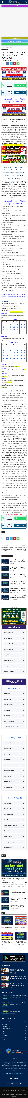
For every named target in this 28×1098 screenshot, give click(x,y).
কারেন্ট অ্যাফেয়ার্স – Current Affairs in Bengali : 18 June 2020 (7, 549)
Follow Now (20, 85)
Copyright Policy (21, 1089)
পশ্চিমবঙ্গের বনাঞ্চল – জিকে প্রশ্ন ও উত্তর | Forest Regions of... (7, 927)
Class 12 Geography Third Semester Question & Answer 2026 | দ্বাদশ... (17, 971)
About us (8, 1089)
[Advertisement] (14, 22)
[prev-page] (2, 603)
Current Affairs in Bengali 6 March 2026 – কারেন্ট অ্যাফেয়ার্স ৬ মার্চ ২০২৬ (18, 561)
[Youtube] (20, 1083)
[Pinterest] (14, 63)
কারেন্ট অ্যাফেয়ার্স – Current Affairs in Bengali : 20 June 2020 (21, 549)
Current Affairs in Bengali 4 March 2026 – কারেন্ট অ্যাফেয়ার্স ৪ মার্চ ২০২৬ (18, 568)
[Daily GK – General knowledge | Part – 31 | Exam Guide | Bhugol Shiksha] (7, 936)
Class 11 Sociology (18, 939)
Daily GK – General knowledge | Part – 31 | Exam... (6, 943)
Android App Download (14, 1092)
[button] (2, 2)
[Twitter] (11, 63)
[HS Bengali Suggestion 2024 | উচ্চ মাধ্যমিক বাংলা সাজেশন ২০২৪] (5, 1004)
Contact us (14, 1089)
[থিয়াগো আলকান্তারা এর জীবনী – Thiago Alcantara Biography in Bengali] (5, 892)
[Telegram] (12, 1083)
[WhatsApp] (18, 63)
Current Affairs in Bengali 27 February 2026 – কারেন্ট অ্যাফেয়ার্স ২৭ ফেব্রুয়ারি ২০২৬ (18, 597)
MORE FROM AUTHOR (19, 556)
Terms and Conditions (20, 1090)
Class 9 (16, 924)
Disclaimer (4, 1090)
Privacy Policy (11, 1090)
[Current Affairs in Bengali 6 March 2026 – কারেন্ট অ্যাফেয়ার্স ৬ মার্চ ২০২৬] (5, 561)
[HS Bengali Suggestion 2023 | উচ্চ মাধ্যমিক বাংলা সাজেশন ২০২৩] (5, 997)
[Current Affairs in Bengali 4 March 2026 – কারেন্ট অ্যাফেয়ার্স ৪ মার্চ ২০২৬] (5, 568)
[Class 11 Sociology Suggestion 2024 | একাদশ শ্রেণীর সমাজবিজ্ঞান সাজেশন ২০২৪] (21, 936)
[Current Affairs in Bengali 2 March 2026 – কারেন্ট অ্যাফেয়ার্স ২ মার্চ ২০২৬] (5, 576)
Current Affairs (9, 47)
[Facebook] (7, 63)
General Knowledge (5, 924)
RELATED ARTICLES (7, 556)
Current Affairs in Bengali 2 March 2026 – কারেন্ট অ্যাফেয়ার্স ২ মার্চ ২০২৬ (18, 576)
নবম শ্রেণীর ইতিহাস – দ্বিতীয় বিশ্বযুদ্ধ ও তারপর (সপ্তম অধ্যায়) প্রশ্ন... (20, 927)
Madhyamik (4, 876)
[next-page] (5, 603)
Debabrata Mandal (7, 60)
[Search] (26, 2)
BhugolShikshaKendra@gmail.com (17, 1073)
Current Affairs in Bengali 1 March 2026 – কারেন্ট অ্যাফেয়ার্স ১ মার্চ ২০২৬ (17, 583)
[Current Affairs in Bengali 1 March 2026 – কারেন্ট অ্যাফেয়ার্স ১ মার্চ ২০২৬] (5, 583)
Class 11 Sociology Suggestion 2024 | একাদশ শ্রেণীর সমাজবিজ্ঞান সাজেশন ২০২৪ (20, 943)
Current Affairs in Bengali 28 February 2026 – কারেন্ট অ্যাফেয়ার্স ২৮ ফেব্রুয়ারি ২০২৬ (18, 590)
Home (2, 47)
